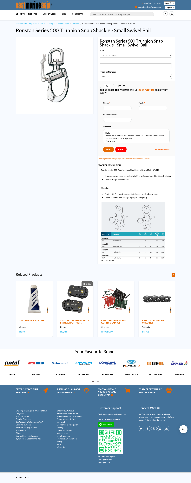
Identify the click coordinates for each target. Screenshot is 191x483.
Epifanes (179, 374)
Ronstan (75, 23)
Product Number (108, 72)
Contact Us (77, 14)
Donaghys (107, 374)
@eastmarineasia (112, 419)
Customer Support (109, 408)
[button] (183, 429)
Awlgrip (36, 374)
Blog (64, 14)
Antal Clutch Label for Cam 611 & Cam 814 (113, 321)
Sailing (50, 23)
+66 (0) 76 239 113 (146, 90)
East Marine (155, 374)
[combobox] (122, 14)
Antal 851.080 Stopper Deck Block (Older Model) (74, 321)
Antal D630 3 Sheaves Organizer (153, 321)
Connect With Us (149, 408)
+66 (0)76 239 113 (106, 462)
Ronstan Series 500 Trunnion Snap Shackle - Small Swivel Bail (83, 30)
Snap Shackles (62, 23)
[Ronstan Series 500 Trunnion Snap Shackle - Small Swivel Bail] (54, 75)
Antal (12, 374)
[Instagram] (160, 428)
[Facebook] (147, 428)
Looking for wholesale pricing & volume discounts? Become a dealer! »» (124, 159)
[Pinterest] (154, 428)
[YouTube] (166, 428)
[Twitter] (141, 428)
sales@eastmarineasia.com (149, 7)
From (107, 331)
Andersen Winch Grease (31, 320)
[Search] (151, 14)
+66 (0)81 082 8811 (152, 3)
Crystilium (83, 374)
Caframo (60, 374)
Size (102, 50)
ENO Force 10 (131, 374)
